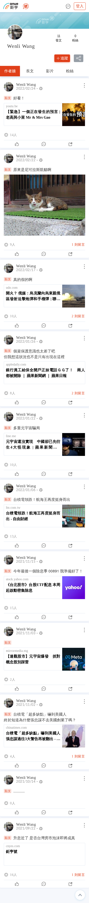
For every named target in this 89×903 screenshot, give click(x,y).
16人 (13, 875)
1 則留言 (78, 244)
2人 (12, 679)
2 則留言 (78, 316)
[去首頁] (26, 6)
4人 (12, 756)
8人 (12, 393)
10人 (13, 316)
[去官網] (10, 6)
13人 (13, 536)
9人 (12, 245)
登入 (80, 6)
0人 (12, 803)
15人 (13, 608)
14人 (13, 135)
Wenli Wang (26, 85)
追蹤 (64, 58)
